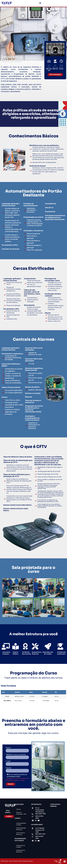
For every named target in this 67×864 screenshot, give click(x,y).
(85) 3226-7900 (40, 814)
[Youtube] (38, 820)
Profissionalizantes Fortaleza (21, 824)
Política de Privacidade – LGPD (21, 813)
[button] (40, 3)
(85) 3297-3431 (40, 834)
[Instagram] (35, 820)
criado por (56, 861)
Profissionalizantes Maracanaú (21, 828)
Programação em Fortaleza (20, 846)
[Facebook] (32, 820)
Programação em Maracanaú (20, 851)
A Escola (18, 809)
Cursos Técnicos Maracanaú (20, 833)
